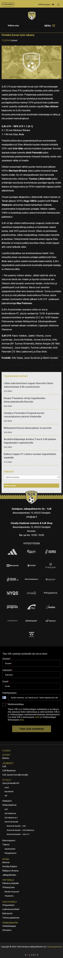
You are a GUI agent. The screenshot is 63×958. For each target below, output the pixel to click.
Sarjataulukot (10, 849)
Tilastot (6, 844)
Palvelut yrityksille (10, 883)
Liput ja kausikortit (10, 783)
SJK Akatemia (9, 770)
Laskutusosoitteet (10, 909)
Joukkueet (8, 763)
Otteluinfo (7, 801)
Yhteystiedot (9, 902)
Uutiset (14, 40)
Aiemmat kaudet (11, 822)
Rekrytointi (7, 913)
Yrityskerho (9, 896)
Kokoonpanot (8, 840)
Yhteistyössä (8, 887)
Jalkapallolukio (9, 875)
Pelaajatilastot (10, 853)
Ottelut (6, 780)
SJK (4, 766)
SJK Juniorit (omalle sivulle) (15, 775)
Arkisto (5, 758)
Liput (7, 787)
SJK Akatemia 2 (11, 818)
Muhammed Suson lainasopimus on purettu (27, 428)
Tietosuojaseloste (10, 918)
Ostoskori (6, 930)
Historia (6, 862)
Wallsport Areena (10, 871)
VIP (6, 796)
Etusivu (6, 751)
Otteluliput (7, 4)
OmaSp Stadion (9, 866)
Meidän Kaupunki (12, 892)
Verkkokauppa (44, 5)
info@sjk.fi (31, 516)
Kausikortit (9, 791)
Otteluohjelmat (9, 805)
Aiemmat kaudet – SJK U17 (18, 834)
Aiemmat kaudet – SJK (16, 826)
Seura (5, 859)
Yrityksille (8, 880)
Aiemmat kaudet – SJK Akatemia (20, 830)
